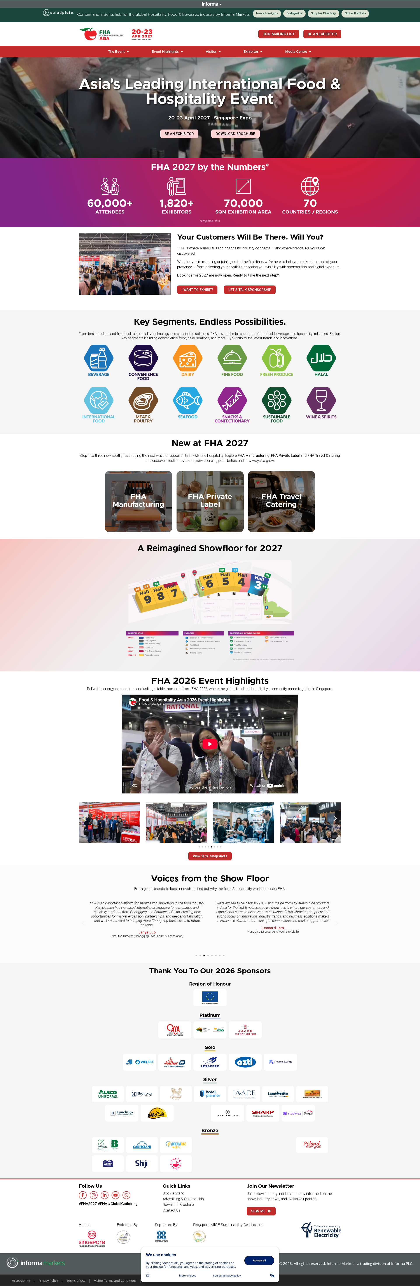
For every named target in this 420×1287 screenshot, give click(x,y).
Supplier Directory (323, 13)
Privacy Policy (48, 1280)
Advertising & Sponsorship (183, 1199)
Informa (210, 4)
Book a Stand (173, 1193)
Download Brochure (178, 1205)
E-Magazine (294, 13)
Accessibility (21, 1280)
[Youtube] (115, 1195)
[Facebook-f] (83, 1195)
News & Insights (267, 13)
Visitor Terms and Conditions (115, 1280)
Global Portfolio (355, 13)
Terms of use (76, 1280)
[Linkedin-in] (104, 1195)
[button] (119, 51)
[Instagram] (94, 1195)
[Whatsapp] (126, 1195)
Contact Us (171, 1210)
